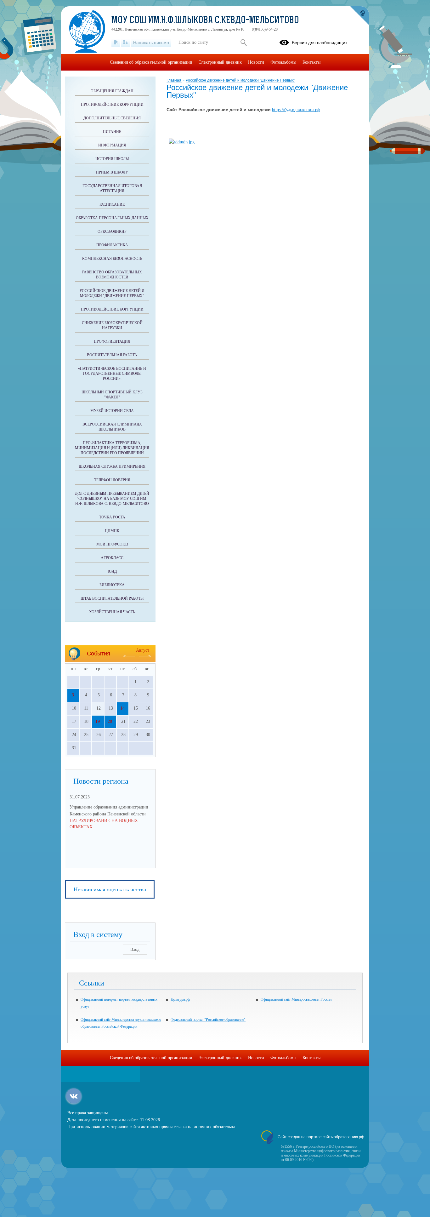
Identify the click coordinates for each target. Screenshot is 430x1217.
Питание (112, 131)
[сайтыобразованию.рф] (359, 15)
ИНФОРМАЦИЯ (112, 145)
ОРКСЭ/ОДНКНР (112, 231)
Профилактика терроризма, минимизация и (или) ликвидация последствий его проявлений (112, 448)
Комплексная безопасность (112, 258)
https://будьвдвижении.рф (296, 109)
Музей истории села (112, 411)
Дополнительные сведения (112, 118)
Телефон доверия (112, 480)
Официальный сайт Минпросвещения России (296, 999)
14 (122, 708)
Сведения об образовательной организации (151, 62)
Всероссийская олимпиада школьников (112, 426)
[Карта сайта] (125, 42)
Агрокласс (112, 558)
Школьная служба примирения (112, 466)
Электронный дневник (220, 62)
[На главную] (115, 42)
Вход (134, 949)
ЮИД (112, 571)
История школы (112, 159)
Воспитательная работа (112, 355)
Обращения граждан (112, 91)
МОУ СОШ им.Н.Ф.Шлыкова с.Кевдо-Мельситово (205, 20)
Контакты (311, 62)
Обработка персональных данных (112, 218)
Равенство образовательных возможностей (112, 274)
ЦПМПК (112, 531)
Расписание (112, 204)
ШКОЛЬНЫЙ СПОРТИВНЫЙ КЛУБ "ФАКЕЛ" (112, 394)
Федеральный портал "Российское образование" (208, 1019)
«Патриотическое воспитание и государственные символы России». (112, 373)
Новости (256, 62)
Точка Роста (112, 517)
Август (142, 650)
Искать (243, 42)
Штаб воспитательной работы (112, 598)
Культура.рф (180, 999)
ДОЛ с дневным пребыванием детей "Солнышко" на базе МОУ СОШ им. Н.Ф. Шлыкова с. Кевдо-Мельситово (112, 498)
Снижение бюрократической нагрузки (112, 325)
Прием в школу (112, 172)
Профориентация (112, 341)
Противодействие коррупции (112, 104)
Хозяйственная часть (112, 612)
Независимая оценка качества (110, 889)
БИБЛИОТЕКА (112, 585)
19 (97, 721)
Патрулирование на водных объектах (104, 823)
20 (110, 721)
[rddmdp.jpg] (182, 142)
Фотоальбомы (283, 62)
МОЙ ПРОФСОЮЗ (112, 544)
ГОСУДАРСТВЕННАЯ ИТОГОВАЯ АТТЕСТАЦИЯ (112, 188)
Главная (174, 80)
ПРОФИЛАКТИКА (112, 245)
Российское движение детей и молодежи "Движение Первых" (240, 80)
